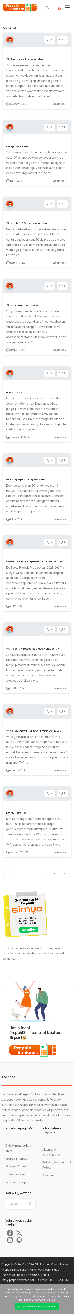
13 (41, 873)
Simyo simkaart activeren (22, 305)
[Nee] (69, 1299)
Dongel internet (16, 812)
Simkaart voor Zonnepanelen (24, 59)
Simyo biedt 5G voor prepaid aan (27, 223)
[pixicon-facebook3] (10, 1233)
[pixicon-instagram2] (10, 1240)
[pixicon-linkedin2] (19, 1240)
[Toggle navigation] (67, 7)
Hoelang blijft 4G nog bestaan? (25, 479)
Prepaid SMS (14, 392)
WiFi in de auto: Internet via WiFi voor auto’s (33, 730)
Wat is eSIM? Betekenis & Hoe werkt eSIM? (32, 648)
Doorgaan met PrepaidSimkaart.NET (37, 1306)
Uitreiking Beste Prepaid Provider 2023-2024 (34, 561)
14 (53, 873)
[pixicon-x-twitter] (19, 1233)
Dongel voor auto (17, 146)
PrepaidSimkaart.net (15, 1269)
